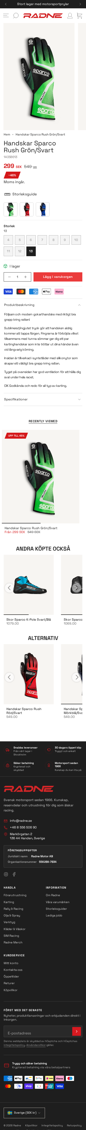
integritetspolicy (14, 1045)
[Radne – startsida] (29, 789)
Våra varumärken (57, 902)
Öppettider (11, 976)
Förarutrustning (15, 895)
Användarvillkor (36, 1045)
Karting (9, 902)
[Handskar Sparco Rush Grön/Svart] (40, 476)
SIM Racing (11, 936)
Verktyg (9, 922)
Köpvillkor (10, 990)
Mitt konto (11, 963)
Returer (9, 983)
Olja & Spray (12, 915)
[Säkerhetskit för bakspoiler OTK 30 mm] (29, 585)
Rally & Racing (13, 909)
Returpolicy (74, 1125)
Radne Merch (13, 942)
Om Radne (53, 895)
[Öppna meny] (6, 15)
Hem (7, 134)
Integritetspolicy (52, 1125)
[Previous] (6, 4)
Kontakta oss (13, 970)
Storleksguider (56, 909)
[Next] (80, 4)
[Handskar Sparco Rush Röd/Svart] (29, 674)
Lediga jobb (54, 915)
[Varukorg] (79, 15)
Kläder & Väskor (14, 929)
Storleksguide (24, 194)
